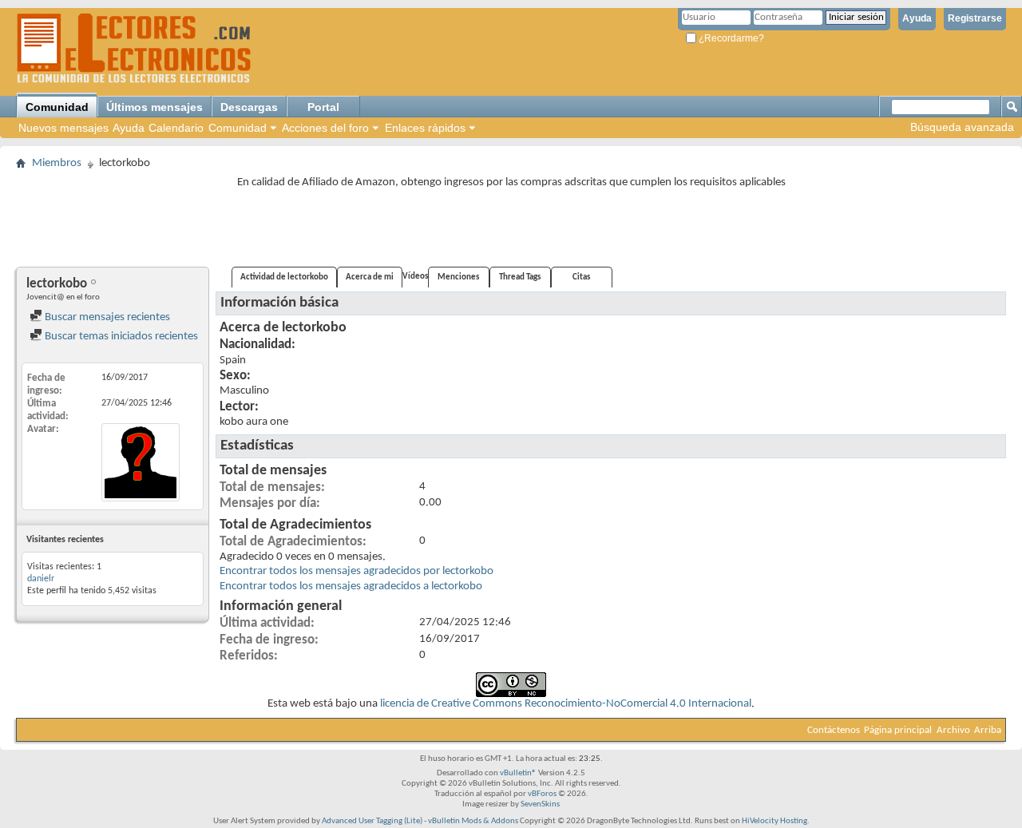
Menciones (458, 277)
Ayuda (917, 18)
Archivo (953, 730)
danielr (40, 579)
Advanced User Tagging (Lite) (372, 821)
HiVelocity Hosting (774, 821)
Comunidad (57, 107)
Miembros (56, 163)
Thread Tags (520, 277)
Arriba (987, 730)
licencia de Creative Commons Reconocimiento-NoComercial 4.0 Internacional (565, 704)
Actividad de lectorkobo (284, 277)
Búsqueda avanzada (962, 127)
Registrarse (975, 18)
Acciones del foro (325, 127)
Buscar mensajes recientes (106, 317)
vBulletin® (518, 773)
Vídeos (415, 276)
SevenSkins (540, 804)
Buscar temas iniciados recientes (120, 337)
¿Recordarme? (730, 38)
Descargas (249, 107)
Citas (581, 277)
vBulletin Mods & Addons (473, 821)
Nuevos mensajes (63, 127)
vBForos (542, 794)
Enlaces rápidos (425, 127)
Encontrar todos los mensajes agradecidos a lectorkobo (351, 586)
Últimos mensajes (154, 107)
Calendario (176, 127)
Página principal (898, 730)
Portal (323, 107)
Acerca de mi (370, 277)
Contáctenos (833, 730)
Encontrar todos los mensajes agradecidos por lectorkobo (356, 571)
